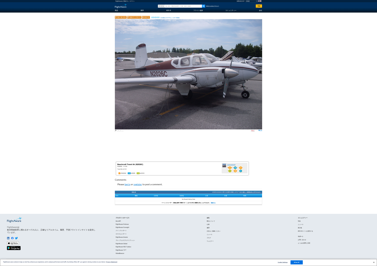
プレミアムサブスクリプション (125, 240)
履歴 (208, 228)
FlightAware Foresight (122, 227)
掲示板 (300, 228)
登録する (213, 202)
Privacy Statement (111, 262)
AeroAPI (118, 221)
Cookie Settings (283, 262)
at (140, 173)
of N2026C (122, 173)
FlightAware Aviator (122, 237)
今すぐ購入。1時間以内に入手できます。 (250, 192)
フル (122, 130)
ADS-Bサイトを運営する (305, 231)
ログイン (132, 1)
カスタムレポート (121, 234)
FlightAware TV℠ (121, 250)
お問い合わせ (302, 240)
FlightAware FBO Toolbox (123, 247)
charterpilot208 (231, 165)
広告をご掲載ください (214, 231)
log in (127, 184)
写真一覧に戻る (121, 17)
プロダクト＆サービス (122, 218)
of (131, 173)
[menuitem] (116, 10)
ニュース (209, 234)
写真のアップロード (135, 17)
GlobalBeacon (120, 253)
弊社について (211, 221)
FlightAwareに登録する (122, 1)
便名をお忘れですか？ (212, 6)
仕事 (208, 224)
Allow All (296, 262)
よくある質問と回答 (304, 243)
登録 (259, 6)
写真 (299, 221)
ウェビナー (210, 241)
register (138, 184)
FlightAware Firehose (122, 224)
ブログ (209, 238)
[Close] (374, 262)
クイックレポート (121, 230)
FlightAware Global (121, 243)
